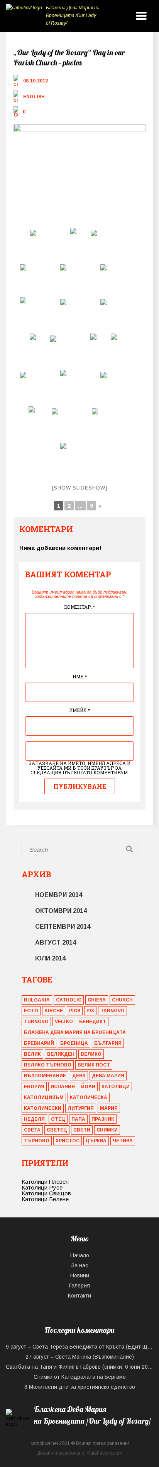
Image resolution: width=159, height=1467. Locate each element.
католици (115, 1086)
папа (78, 1119)
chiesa (97, 1000)
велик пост (94, 1065)
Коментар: (79, 606)
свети (81, 1130)
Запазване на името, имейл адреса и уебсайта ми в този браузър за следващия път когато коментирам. (79, 768)
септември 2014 (62, 926)
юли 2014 (50, 958)
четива (123, 1140)
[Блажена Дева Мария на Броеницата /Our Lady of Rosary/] (79, 1430)
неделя (34, 1119)
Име (80, 676)
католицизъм (44, 1097)
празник (102, 1119)
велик (32, 1054)
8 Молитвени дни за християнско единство (79, 1387)
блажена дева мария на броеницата (75, 1032)
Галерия (79, 1285)
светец (57, 1130)
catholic (68, 1000)
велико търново (47, 1065)
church (122, 1000)
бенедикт (92, 1021)
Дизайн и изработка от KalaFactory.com (79, 1453)
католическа (88, 1097)
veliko (64, 1021)
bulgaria (37, 1000)
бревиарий (39, 1043)
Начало (79, 1255)
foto (31, 1010)
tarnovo (112, 1010)
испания (63, 1086)
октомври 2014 (61, 910)
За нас (79, 1265)
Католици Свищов (46, 1193)
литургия (81, 1108)
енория (34, 1086)
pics (74, 1010)
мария (109, 1108)
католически (42, 1108)
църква (96, 1140)
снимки (107, 1130)
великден (60, 1054)
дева (79, 1075)
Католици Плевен (45, 1181)
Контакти (79, 1295)
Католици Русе (42, 1187)
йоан (88, 1086)
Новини (79, 1275)
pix (90, 1010)
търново (36, 1140)
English (34, 96)
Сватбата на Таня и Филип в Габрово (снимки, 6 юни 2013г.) (79, 1367)
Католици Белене (45, 1199)
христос (68, 1140)
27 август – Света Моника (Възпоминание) (79, 1357)
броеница (74, 1043)
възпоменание (45, 1075)
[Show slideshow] (79, 488)
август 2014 (55, 942)
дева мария (108, 1075)
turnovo (36, 1021)
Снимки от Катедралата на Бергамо (80, 1377)
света (32, 1130)
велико (91, 1054)
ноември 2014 (58, 895)
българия (108, 1043)
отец (58, 1119)
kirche (53, 1010)
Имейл (79, 710)
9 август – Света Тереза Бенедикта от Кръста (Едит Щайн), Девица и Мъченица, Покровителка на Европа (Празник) (79, 1347)
